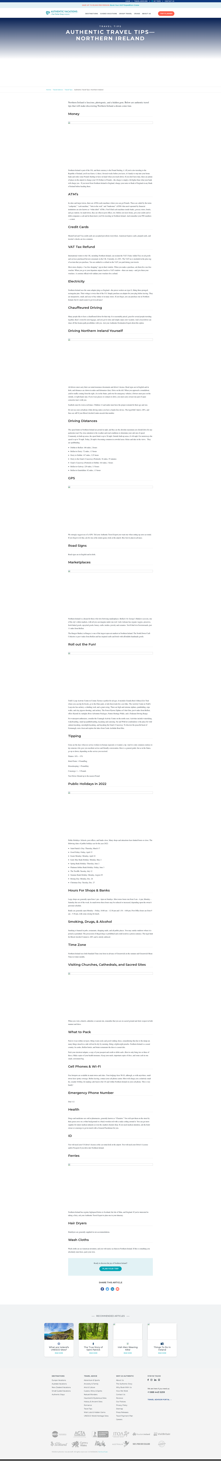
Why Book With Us (124, 1387)
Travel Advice (58, 90)
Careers (119, 1419)
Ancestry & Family (91, 1384)
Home (48, 90)
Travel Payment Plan (124, 1416)
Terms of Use (103, 1452)
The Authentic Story (124, 1384)
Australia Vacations (59, 1384)
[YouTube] (159, 1380)
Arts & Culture (89, 1387)
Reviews (119, 1398)
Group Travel (125, 13)
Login (127, 1)
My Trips (157, 1)
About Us (146, 13)
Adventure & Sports (92, 1380)
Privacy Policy (121, 1405)
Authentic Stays (58, 1394)
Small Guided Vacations (61, 1391)
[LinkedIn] (155, 1380)
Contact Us (169, 1)
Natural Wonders (90, 1394)
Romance (88, 1405)
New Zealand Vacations (61, 1387)
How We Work (122, 1391)
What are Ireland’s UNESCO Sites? (59, 1348)
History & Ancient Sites (93, 1402)
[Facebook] (148, 1380)
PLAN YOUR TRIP (110, 1269)
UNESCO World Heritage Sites (96, 1416)
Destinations (91, 13)
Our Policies (121, 1402)
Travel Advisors (141, 1)
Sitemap (119, 1409)
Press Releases (122, 1412)
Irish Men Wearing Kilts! (128, 1348)
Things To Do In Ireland (162, 1348)
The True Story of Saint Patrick (93, 1348)
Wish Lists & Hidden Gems (94, 1412)
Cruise (137, 13)
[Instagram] (151, 1380)
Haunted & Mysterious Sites (95, 1398)
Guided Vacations (108, 13)
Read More (59, 1353)
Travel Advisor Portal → (160, 1400)
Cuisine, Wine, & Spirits (93, 1391)
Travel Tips (68, 90)
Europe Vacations (59, 1380)
